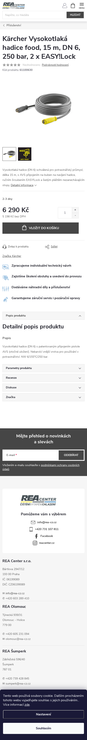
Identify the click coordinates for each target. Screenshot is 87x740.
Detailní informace (22, 185)
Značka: (11, 256)
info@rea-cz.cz (15, 593)
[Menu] (81, 5)
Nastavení (43, 714)
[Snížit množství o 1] (75, 215)
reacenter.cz (46, 543)
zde (27, 704)
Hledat (75, 15)
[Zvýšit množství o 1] (75, 210)
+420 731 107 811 (46, 529)
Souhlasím (43, 728)
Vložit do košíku (44, 228)
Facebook (46, 536)
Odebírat (71, 455)
